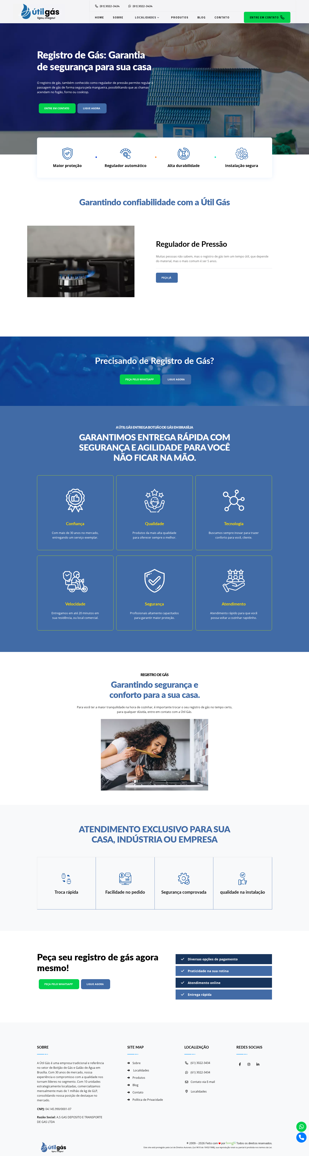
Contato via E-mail (203, 1082)
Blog (201, 17)
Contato (222, 17)
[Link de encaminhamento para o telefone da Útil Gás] (301, 1137)
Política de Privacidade (148, 1100)
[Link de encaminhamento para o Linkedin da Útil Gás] (257, 1064)
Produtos (179, 17)
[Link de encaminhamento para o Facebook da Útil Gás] (240, 1064)
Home (99, 17)
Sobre (118, 17)
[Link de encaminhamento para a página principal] (46, 11)
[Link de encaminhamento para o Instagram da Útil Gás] (248, 1064)
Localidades (145, 17)
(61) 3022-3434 (109, 6)
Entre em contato (264, 17)
